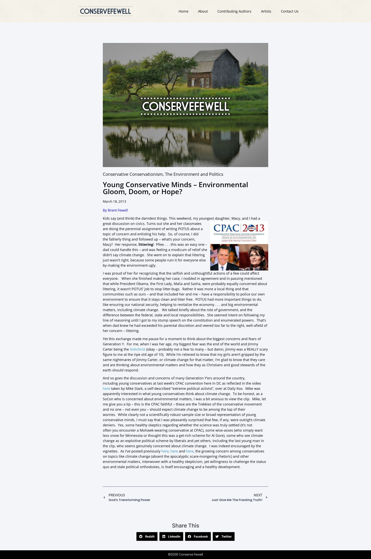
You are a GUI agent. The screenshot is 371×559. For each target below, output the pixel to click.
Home (183, 11)
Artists (266, 11)
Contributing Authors (234, 11)
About (203, 11)
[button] (146, 536)
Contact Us (290, 11)
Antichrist (137, 349)
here (106, 388)
